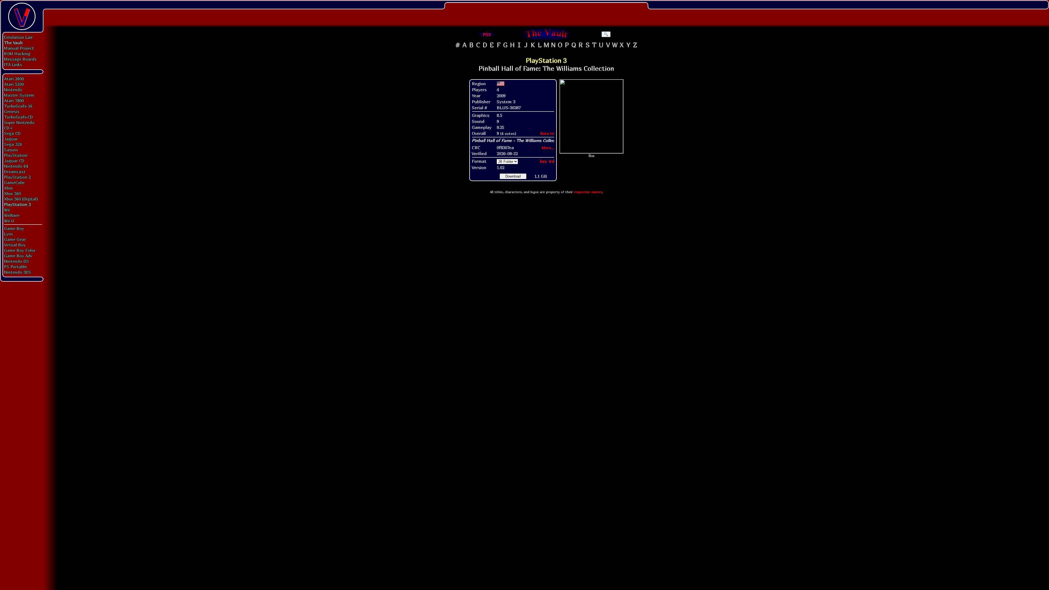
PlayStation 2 (17, 177)
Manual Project (19, 48)
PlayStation (15, 155)
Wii (7, 209)
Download (513, 176)
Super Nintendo (19, 122)
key (543, 161)
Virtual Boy (15, 244)
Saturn (11, 149)
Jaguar (11, 138)
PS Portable (15, 266)
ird (551, 161)
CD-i (8, 127)
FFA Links (13, 64)
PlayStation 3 (17, 204)
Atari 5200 (14, 84)
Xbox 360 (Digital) (21, 198)
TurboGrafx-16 (18, 106)
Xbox (8, 187)
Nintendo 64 (16, 166)
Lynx (8, 233)
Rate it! (547, 133)
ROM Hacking (17, 53)
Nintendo (13, 89)
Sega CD (12, 133)
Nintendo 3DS (17, 272)
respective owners (588, 192)
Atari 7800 (14, 100)
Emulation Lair (18, 37)
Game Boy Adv (18, 255)
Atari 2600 (14, 78)
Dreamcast (14, 171)
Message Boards (20, 59)
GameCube (14, 182)
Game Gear (15, 239)
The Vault (13, 42)
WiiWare (11, 215)
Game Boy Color (20, 250)
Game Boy (14, 228)
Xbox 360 (12, 193)
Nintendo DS (16, 261)
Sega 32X (13, 144)
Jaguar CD (14, 160)
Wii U (9, 220)
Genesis (11, 111)
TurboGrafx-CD (18, 116)
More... (548, 147)
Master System (19, 95)
